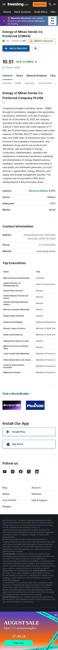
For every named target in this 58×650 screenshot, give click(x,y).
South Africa (40, 12)
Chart (19, 75)
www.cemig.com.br (46, 251)
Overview (6, 83)
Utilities (51, 197)
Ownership (30, 83)
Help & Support (39, 500)
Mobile (5, 494)
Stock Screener (22, 12)
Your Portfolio (9, 500)
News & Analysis (37, 75)
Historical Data (45, 83)
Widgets (6, 506)
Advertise (36, 494)
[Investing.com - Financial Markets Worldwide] (18, 4)
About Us (36, 487)
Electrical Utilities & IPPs (42, 190)
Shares (7, 12)
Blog (4, 487)
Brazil (52, 209)
